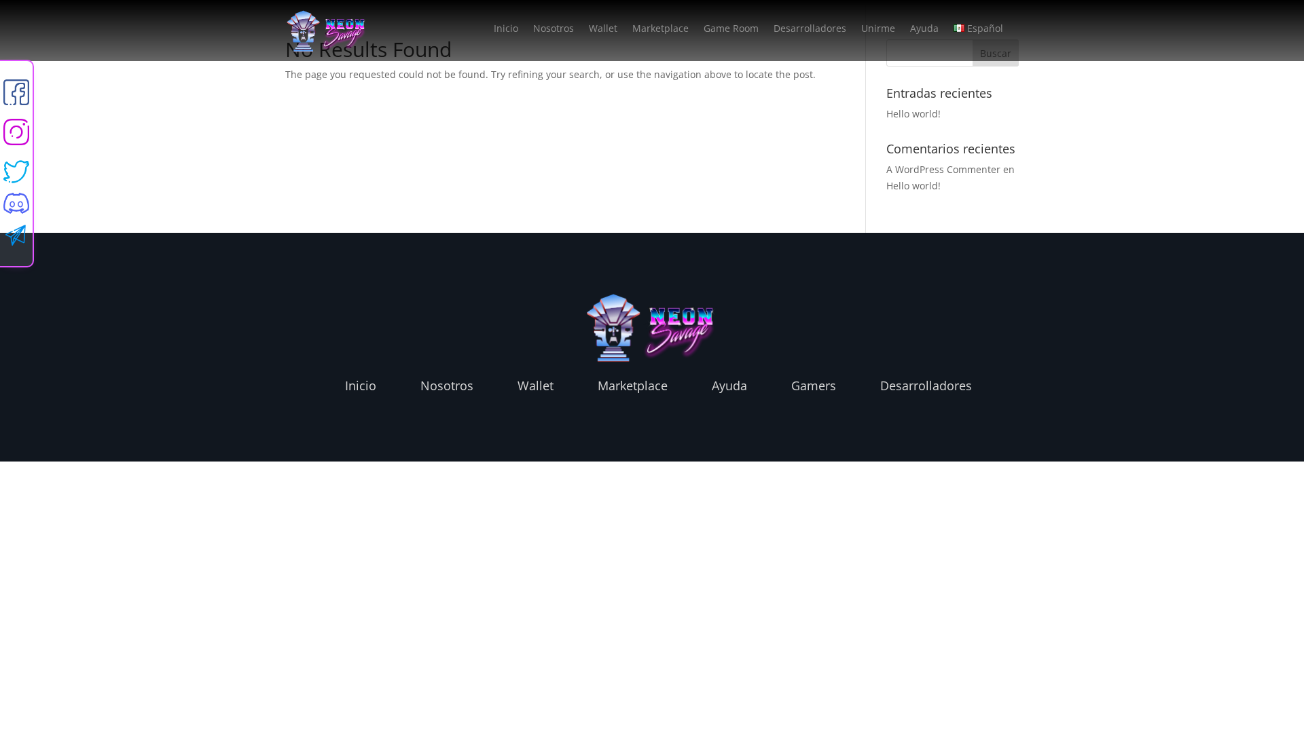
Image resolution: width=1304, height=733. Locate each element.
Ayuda (924, 29)
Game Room (731, 29)
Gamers (813, 385)
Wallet (603, 29)
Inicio (506, 29)
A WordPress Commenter (943, 169)
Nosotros (553, 29)
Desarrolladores (810, 29)
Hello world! (913, 113)
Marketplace (660, 29)
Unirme (878, 29)
